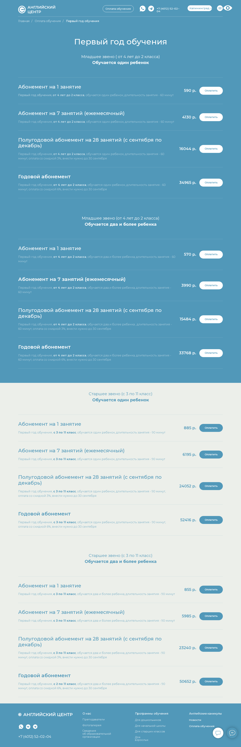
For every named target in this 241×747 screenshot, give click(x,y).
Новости (195, 720)
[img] (21, 726)
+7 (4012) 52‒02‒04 (34, 736)
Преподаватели (93, 719)
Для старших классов (150, 731)
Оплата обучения (48, 21)
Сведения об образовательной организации (96, 733)
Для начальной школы (150, 725)
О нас (87, 713)
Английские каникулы (205, 713)
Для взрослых (141, 739)
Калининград (199, 8)
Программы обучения (151, 713)
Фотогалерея (91, 725)
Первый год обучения (82, 21)
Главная (24, 21)
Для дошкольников (148, 720)
